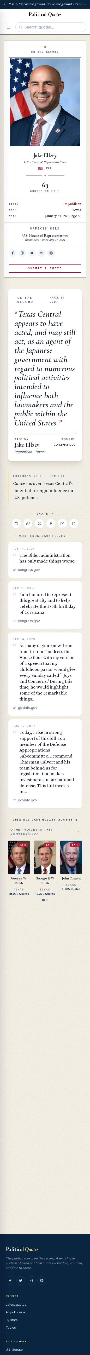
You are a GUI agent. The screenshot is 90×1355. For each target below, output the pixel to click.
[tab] (43, 900)
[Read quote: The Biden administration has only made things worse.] (45, 560)
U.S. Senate (14, 1349)
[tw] (32, 253)
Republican (72, 204)
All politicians (15, 1312)
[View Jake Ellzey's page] (45, 102)
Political (22, 1249)
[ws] (51, 253)
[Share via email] (62, 523)
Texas (76, 210)
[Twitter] (20, 1280)
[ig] (22, 253)
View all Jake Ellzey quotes (42, 819)
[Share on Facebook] (51, 523)
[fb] (13, 253)
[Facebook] (10, 1280)
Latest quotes (16, 1304)
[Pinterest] (41, 1280)
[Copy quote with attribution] (16, 523)
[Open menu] (8, 27)
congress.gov (65, 444)
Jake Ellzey (26, 445)
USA (48, 168)
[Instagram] (31, 1280)
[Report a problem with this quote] (74, 523)
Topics (11, 1327)
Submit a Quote (45, 268)
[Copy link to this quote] (28, 523)
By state (12, 1320)
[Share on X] (39, 523)
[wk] (41, 253)
